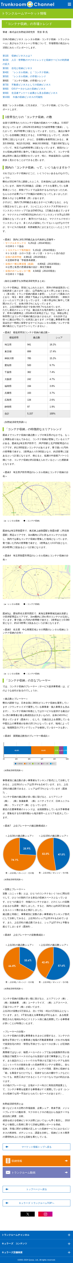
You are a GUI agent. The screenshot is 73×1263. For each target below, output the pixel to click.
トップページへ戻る (36, 1189)
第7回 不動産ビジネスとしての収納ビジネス (27, 84)
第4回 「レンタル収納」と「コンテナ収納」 (27, 72)
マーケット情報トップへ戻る (37, 1147)
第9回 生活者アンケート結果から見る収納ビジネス (30, 93)
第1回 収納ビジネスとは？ (17, 55)
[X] (28, 1215)
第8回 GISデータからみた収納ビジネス (24, 88)
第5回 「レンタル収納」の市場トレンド (24, 76)
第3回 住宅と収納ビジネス (17, 68)
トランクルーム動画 (23, 1172)
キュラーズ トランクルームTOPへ (36, 1203)
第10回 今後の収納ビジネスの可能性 (23, 97)
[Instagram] (45, 1215)
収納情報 (17, 1160)
